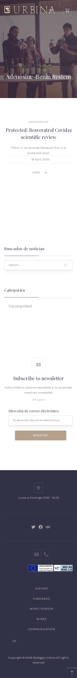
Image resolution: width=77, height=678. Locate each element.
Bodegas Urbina (44, 657)
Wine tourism (41, 609)
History (41, 588)
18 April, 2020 (40, 159)
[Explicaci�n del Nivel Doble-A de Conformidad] (63, 570)
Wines (41, 619)
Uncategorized (38, 122)
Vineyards (41, 599)
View (36, 172)
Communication (41, 629)
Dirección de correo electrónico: (34, 411)
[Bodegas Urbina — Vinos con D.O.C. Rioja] (30, 10)
